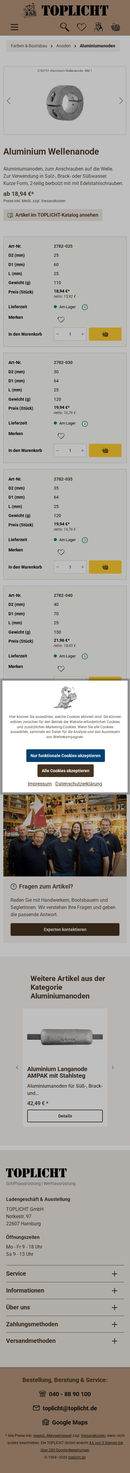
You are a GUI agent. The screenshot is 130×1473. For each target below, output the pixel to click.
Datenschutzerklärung (78, 784)
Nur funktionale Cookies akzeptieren (66, 755)
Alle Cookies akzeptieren (65, 770)
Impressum (40, 784)
